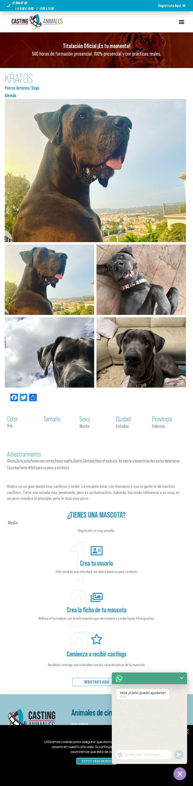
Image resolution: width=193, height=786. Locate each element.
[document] (96, 393)
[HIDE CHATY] (179, 773)
